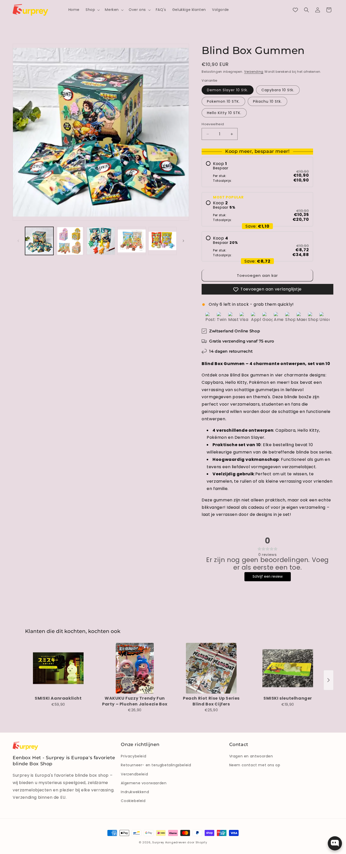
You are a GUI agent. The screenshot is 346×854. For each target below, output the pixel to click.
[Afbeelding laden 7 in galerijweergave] (132, 241)
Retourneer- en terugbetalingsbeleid (156, 765)
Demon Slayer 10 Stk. (227, 90)
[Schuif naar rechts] (183, 240)
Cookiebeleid (133, 800)
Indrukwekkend (135, 791)
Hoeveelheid (213, 124)
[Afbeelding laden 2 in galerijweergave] (70, 241)
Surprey (158, 842)
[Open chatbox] (335, 843)
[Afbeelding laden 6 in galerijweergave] (101, 241)
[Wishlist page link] (295, 9)
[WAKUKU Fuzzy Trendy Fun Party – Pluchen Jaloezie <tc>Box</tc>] (135, 668)
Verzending (253, 71)
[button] (92, 9)
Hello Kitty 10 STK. (224, 112)
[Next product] (328, 680)
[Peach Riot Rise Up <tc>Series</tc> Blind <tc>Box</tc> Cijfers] (211, 668)
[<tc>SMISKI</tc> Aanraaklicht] (58, 668)
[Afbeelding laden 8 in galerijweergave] (162, 241)
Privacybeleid (133, 756)
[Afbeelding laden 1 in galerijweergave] (39, 241)
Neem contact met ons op (254, 765)
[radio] (257, 172)
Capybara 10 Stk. (277, 90)
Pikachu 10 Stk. (267, 101)
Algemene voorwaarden (143, 783)
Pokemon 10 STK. (223, 101)
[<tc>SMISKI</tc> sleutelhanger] (288, 668)
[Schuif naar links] (18, 240)
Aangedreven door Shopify (186, 842)
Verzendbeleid (134, 774)
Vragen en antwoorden (251, 756)
